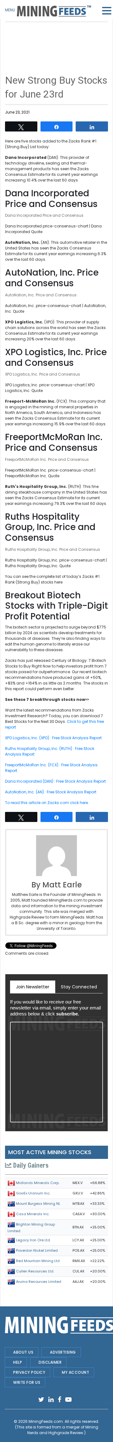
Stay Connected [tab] (79, 987)
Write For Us (26, 1382)
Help (17, 1362)
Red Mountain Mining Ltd (38, 1260)
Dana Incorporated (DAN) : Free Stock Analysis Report (55, 781)
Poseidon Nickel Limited (37, 1250)
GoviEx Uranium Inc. (33, 1193)
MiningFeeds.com (46, 1421)
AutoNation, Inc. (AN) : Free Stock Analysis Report (50, 792)
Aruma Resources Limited (38, 1281)
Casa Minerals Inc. (32, 1213)
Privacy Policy (29, 1372)
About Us (23, 1352)
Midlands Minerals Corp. (37, 1182)
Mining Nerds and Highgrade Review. (62, 1429)
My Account (75, 1372)
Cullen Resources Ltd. (35, 1271)
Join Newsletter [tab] (32, 987)
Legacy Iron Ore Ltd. (33, 1240)
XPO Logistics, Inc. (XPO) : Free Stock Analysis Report (53, 738)
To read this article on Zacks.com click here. (47, 802)
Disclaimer (50, 1362)
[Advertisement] (56, 38)
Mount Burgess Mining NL (38, 1203)
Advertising (63, 1352)
